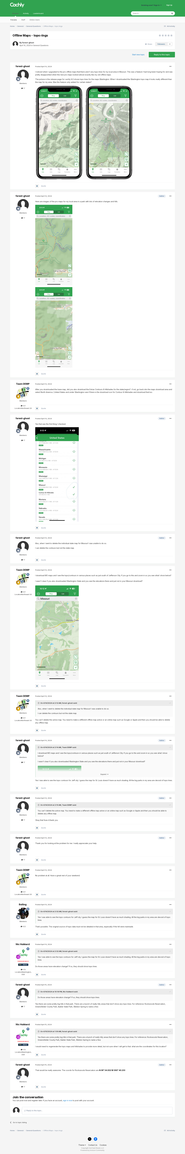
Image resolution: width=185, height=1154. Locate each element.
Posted (43, 66)
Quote (43, 186)
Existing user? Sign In (150, 5)
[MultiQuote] (37, 186)
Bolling (23, 904)
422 (24, 926)
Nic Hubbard (23, 944)
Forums (13, 20)
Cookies (103, 1145)
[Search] (172, 13)
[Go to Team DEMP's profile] (23, 392)
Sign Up (169, 5)
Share (149, 44)
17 (24, 88)
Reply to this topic (162, 54)
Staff (23, 20)
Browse (15, 13)
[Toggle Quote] (39, 703)
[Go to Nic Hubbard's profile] (23, 953)
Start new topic (138, 54)
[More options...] (170, 66)
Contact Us (92, 1145)
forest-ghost (28, 43)
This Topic (162, 13)
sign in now (67, 1100)
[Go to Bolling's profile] (23, 913)
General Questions (40, 45)
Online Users (35, 20)
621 (24, 406)
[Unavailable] (57, 632)
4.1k (24, 969)
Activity (26, 13)
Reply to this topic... (34, 1110)
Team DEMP (22, 384)
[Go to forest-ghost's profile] (15, 44)
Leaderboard (38, 13)
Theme (81, 1145)
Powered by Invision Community (92, 1150)
